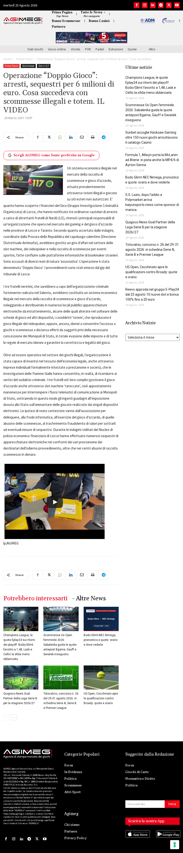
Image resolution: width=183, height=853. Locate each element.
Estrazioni (116, 49)
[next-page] (14, 717)
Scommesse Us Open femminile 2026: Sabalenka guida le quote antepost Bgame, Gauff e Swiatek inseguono (59, 644)
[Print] (92, 137)
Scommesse (28, 66)
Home (7, 59)
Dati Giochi (35, 49)
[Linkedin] (153, 5)
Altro (152, 49)
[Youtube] (177, 5)
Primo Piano (24, 59)
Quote (132, 49)
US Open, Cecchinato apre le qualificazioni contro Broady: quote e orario (101, 698)
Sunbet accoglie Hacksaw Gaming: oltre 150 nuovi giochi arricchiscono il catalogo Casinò (151, 137)
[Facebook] (136, 5)
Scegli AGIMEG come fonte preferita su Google (54, 155)
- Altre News (89, 598)
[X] (169, 5)
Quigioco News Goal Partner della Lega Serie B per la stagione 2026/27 (20, 698)
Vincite (75, 49)
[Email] (81, 137)
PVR (88, 49)
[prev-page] (6, 717)
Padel (100, 49)
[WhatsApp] (59, 137)
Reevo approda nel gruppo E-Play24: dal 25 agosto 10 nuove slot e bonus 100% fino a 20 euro (152, 294)
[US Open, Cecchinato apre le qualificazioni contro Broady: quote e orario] (101, 677)
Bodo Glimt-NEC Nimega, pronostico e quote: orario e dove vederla (100, 639)
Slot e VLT (43, 66)
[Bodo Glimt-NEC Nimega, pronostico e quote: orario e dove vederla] (101, 619)
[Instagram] (144, 5)
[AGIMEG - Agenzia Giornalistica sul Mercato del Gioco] (23, 21)
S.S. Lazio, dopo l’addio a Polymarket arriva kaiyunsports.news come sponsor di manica (152, 202)
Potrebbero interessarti (35, 598)
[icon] (137, 838)
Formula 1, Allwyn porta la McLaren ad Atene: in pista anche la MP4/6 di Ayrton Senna (152, 160)
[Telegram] (161, 5)
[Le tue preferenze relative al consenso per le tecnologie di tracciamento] (174, 844)
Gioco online (57, 49)
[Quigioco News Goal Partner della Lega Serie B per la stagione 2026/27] (20, 677)
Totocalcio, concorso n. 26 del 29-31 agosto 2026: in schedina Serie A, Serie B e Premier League (152, 249)
